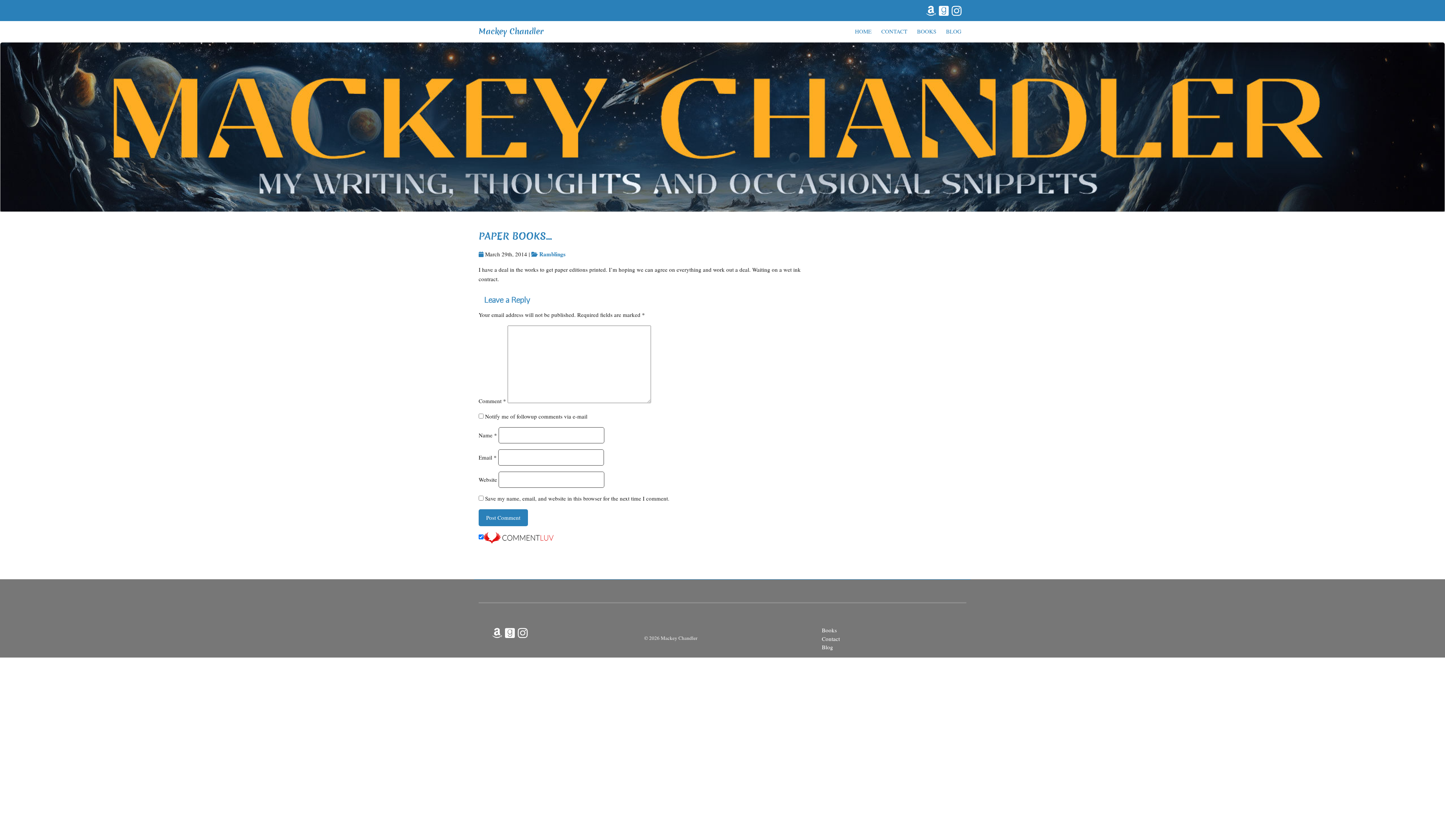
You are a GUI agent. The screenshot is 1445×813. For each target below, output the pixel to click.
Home (863, 31)
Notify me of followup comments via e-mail (536, 416)
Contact (894, 31)
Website (488, 479)
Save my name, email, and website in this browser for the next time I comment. (577, 498)
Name (488, 435)
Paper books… (515, 236)
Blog (953, 31)
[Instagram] (955, 9)
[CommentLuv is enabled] (519, 537)
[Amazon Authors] (930, 9)
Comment (492, 401)
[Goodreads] (943, 9)
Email (488, 457)
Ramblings (552, 254)
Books (926, 31)
